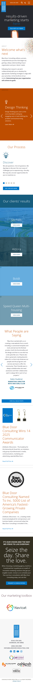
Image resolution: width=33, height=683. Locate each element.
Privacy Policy (17, 667)
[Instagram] (21, 638)
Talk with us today (16, 28)
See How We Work (11, 188)
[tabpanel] (16, 164)
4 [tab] (11, 182)
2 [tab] (6, 182)
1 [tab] (4, 182)
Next (31, 116)
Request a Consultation (16, 569)
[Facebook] (11, 638)
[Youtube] (18, 638)
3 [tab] (9, 182)
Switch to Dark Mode (25, 3)
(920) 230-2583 (14, 2)
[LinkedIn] (15, 638)
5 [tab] (14, 182)
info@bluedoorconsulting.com (16, 634)
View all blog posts (16, 387)
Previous (1, 116)
